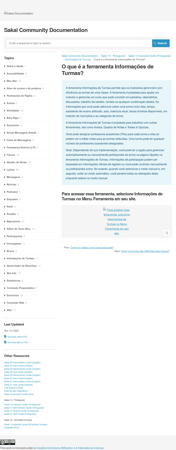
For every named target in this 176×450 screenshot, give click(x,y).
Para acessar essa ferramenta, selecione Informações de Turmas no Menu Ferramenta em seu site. (112, 196)
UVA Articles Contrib (13, 387)
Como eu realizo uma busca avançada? (92, 247)
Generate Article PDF (17, 336)
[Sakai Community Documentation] (18, 13)
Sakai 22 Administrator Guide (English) (22, 374)
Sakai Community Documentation (80, 55)
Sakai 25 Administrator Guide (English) (22, 362)
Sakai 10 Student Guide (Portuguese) (21, 410)
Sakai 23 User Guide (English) (18, 371)
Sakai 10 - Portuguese (113, 55)
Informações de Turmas (78, 59)
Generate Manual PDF (17, 342)
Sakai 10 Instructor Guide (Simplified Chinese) (25, 424)
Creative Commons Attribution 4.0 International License (69, 448)
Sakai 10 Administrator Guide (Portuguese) (24, 407)
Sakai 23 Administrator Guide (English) (22, 368)
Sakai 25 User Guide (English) (18, 365)
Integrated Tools (11, 427)
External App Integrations (16, 390)
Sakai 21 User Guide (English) (18, 384)
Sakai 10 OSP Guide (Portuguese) (20, 413)
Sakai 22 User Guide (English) (18, 378)
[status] (117, 132)
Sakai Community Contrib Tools (19, 394)
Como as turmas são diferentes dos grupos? (145, 251)
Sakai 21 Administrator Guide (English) (22, 381)
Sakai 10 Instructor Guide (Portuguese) (22, 404)
